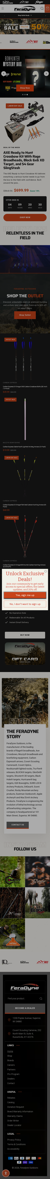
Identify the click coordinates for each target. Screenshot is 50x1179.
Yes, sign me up (25, 595)
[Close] (45, 571)
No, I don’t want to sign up (25, 604)
